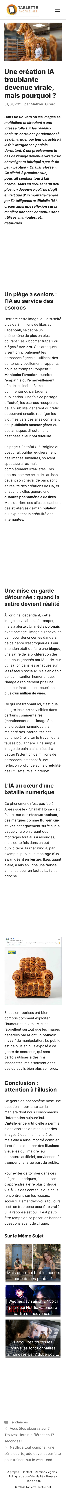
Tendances (19, 1422)
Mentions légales (46, 1472)
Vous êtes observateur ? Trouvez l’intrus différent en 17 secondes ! (29, 1434)
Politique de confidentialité (26, 1476)
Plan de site (33, 1481)
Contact (27, 1472)
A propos (13, 1472)
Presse (50, 1476)
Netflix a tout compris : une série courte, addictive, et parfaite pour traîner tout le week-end (32, 1453)
